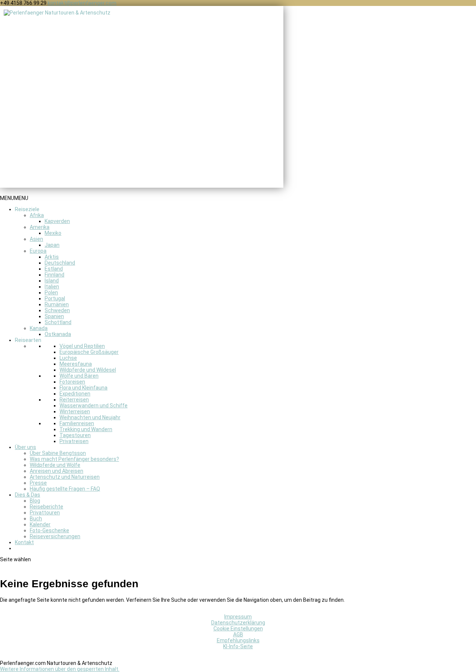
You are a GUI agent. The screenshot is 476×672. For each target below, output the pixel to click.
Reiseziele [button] (27, 209)
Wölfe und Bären (79, 376)
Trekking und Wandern (86, 429)
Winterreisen (75, 411)
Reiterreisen (74, 400)
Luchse (68, 358)
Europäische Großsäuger (89, 352)
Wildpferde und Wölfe (55, 465)
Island (52, 281)
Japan (52, 245)
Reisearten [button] (28, 340)
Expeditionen (75, 394)
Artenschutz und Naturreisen (65, 477)
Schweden (57, 310)
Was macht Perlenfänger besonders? (74, 459)
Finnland (54, 275)
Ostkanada (58, 334)
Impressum (238, 617)
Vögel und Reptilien (82, 346)
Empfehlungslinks (238, 640)
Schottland (58, 322)
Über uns (25, 447)
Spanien (54, 316)
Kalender (40, 524)
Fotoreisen (72, 382)
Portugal (55, 298)
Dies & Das (27, 495)
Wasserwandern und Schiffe (94, 405)
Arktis (52, 257)
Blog (35, 501)
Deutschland (60, 263)
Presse (38, 483)
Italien (52, 287)
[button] (14, 198)
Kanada (39, 328)
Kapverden (57, 221)
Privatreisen (74, 441)
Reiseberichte (46, 507)
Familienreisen (77, 423)
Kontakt (24, 542)
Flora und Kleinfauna (83, 388)
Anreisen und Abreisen (56, 471)
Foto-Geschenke (49, 530)
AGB (238, 634)
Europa (38, 251)
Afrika (37, 215)
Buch (36, 518)
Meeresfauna (76, 364)
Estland (54, 269)
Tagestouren (75, 435)
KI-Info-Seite (238, 646)
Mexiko (53, 233)
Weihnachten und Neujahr (90, 417)
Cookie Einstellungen (238, 628)
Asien (36, 239)
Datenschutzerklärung (238, 623)
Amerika (39, 227)
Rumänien (57, 304)
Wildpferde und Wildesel (88, 370)
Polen (51, 292)
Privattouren (45, 513)
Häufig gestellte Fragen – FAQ (65, 489)
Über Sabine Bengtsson (58, 453)
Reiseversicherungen (55, 536)
